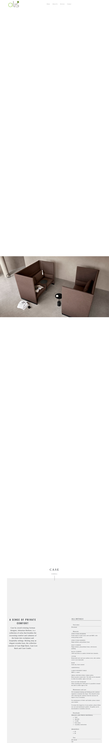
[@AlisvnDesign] (106, 735)
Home (48, 4)
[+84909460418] (106, 727)
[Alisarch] (13, 4)
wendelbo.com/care (85, 708)
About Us (55, 4)
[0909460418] (106, 731)
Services (62, 4)
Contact (69, 4)
